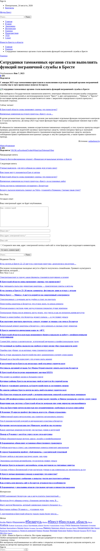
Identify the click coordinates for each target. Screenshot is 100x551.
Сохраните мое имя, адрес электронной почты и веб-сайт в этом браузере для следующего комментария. (49, 245)
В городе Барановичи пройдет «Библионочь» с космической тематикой (33, 452)
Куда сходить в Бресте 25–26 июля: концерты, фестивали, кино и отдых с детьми (38, 290)
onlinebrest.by (94, 141)
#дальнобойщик (54, 525)
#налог (97, 528)
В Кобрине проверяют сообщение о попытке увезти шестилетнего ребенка (35, 478)
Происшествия (11, 33)
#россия (76, 531)
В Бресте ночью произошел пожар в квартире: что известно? (28, 474)
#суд (89, 530)
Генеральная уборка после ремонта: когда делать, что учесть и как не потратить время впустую (42, 312)
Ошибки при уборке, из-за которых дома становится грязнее (27, 350)
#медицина (39, 528)
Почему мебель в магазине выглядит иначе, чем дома (23, 456)
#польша (53, 530)
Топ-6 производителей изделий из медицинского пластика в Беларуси (31, 421)
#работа (70, 531)
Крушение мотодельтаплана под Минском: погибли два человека (30, 425)
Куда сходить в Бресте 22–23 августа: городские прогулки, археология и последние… (38, 264)
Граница (9, 31)
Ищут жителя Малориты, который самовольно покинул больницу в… (31, 505)
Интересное (10, 28)
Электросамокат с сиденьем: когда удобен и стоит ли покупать (28, 299)
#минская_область (58, 528)
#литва (26, 528)
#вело (90, 522)
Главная (8, 21)
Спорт (8, 38)
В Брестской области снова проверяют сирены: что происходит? (28, 109)
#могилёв (69, 528)
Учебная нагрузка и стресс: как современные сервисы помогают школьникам (34, 447)
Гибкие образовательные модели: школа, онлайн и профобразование (30, 439)
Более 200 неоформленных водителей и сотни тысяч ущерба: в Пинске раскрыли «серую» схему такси (48, 399)
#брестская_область (73, 522)
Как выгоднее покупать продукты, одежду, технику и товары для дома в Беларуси (39, 321)
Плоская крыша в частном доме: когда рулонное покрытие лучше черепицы (33, 308)
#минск (47, 528)
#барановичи (18, 522)
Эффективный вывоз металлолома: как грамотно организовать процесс (32, 416)
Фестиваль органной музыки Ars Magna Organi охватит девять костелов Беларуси (39, 368)
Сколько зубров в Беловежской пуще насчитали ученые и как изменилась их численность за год (43, 469)
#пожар (46, 530)
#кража (20, 528)
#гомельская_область (21, 525)
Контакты (9, 8)
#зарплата (84, 525)
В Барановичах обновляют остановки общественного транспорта (31, 443)
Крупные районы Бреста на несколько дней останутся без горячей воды (34, 381)
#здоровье (92, 525)
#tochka (3, 522)
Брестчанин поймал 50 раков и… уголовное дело (22, 509)
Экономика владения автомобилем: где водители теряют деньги (28, 461)
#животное (75, 525)
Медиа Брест (5, 12)
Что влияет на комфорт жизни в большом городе (21, 377)
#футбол (3, 533)
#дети (67, 525)
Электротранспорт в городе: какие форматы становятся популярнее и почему (34, 277)
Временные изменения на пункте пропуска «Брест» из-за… (26, 114)
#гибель (4, 525)
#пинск (39, 530)
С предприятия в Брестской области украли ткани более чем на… (29, 514)
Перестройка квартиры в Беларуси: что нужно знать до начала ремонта (31, 304)
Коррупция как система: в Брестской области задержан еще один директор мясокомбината (43, 403)
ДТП (7, 35)
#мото (74, 528)
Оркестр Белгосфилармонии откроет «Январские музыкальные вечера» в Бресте (36, 159)
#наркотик (4, 531)
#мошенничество (85, 528)
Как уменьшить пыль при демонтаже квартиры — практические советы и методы (36, 286)
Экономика (10, 26)
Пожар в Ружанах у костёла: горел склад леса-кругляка (26, 434)
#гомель (11, 525)
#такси (94, 531)
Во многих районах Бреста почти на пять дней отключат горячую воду (33, 390)
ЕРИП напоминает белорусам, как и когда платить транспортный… (30, 496)
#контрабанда (12, 528)
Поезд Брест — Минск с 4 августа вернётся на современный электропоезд (34, 295)
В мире (8, 24)
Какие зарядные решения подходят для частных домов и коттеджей (30, 430)
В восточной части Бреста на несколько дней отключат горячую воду (32, 363)
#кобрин (3, 528)
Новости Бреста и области (11, 42)
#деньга (62, 525)
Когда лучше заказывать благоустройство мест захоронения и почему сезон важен (36, 355)
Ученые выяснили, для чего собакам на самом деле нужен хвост (28, 168)
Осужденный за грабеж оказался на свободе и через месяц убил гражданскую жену (39, 346)
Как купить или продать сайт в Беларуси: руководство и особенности (32, 483)
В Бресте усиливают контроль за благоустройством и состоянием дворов (34, 386)
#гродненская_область (36, 525)
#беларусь (33, 521)
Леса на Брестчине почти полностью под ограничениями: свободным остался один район (42, 408)
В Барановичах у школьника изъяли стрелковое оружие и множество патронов (37, 487)
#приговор (62, 531)
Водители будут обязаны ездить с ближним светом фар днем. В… (29, 500)
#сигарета (83, 531)
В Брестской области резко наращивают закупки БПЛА (26, 372)
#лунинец (32, 528)
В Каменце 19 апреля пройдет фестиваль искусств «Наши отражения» (33, 412)
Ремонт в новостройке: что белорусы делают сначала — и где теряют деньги (34, 317)
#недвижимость (14, 531)
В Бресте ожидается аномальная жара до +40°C (22, 330)
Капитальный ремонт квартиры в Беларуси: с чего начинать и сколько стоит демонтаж (38, 326)
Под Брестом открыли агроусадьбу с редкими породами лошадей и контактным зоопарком (43, 394)
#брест (3, 146)
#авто (9, 522)
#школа (10, 533)
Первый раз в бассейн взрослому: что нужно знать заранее (26, 359)
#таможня (10, 146)
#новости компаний (28, 531)
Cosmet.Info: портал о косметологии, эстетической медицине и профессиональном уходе (39, 341)
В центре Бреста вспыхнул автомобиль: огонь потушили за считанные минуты (37, 465)
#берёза (44, 522)
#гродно (46, 525)
